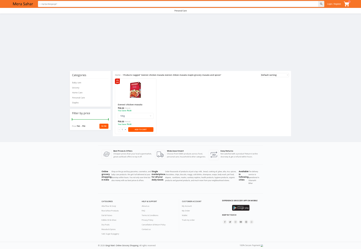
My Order (186, 210)
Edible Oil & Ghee (109, 220)
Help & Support (149, 201)
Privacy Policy (147, 220)
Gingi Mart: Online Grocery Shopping (121, 245)
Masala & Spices (109, 229)
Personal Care (78, 97)
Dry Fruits (106, 224)
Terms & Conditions (150, 215)
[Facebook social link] (225, 222)
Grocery (75, 87)
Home (118, 75)
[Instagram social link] (235, 222)
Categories (107, 201)
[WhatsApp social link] (251, 222)
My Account (187, 206)
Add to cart (141, 129)
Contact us (146, 229)
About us (145, 206)
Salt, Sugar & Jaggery (110, 234)
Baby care (76, 82)
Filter (103, 126)
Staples (75, 102)
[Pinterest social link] (246, 222)
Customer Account (192, 201)
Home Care (77, 92)
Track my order (188, 220)
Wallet (184, 215)
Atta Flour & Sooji (109, 206)
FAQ (143, 210)
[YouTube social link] (241, 222)
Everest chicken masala (130, 104)
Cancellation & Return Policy (154, 224)
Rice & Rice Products (110, 210)
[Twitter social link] (230, 222)
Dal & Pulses (107, 215)
